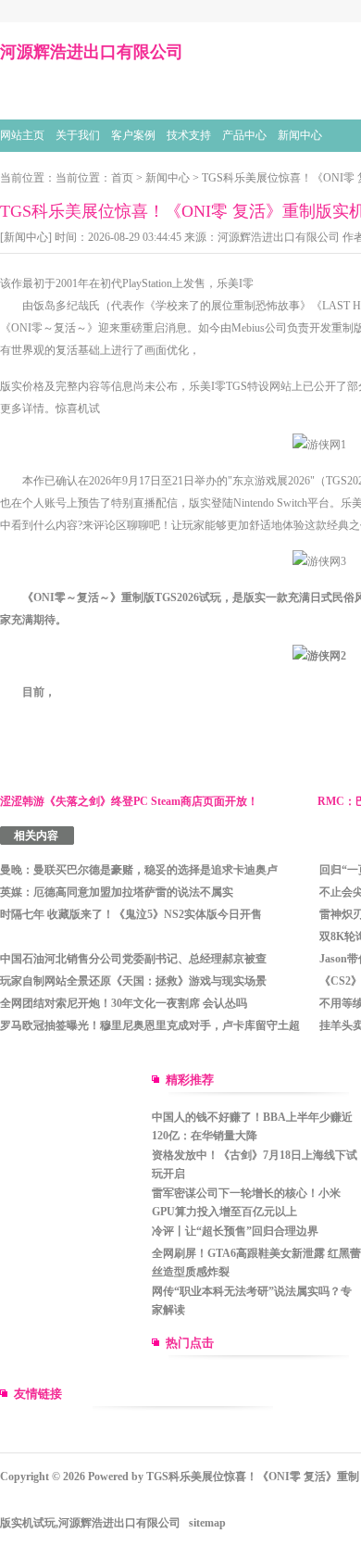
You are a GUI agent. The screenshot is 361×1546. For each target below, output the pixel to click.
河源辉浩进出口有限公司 (279, 237)
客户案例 (133, 135)
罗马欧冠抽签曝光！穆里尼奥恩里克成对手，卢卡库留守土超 (150, 1025)
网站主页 (22, 135)
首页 (122, 177)
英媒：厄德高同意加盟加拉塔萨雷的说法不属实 (116, 892)
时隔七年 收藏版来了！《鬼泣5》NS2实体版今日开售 (131, 914)
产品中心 (244, 135)
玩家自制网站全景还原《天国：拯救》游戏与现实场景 (133, 980)
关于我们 (78, 135)
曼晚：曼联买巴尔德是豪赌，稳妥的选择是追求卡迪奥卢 (139, 869)
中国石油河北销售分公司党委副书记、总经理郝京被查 (133, 958)
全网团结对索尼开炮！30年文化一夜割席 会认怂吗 (123, 1003)
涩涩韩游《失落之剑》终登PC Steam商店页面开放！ (129, 801)
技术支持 (189, 135)
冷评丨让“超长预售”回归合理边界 (235, 1231)
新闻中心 (300, 135)
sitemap (207, 1522)
